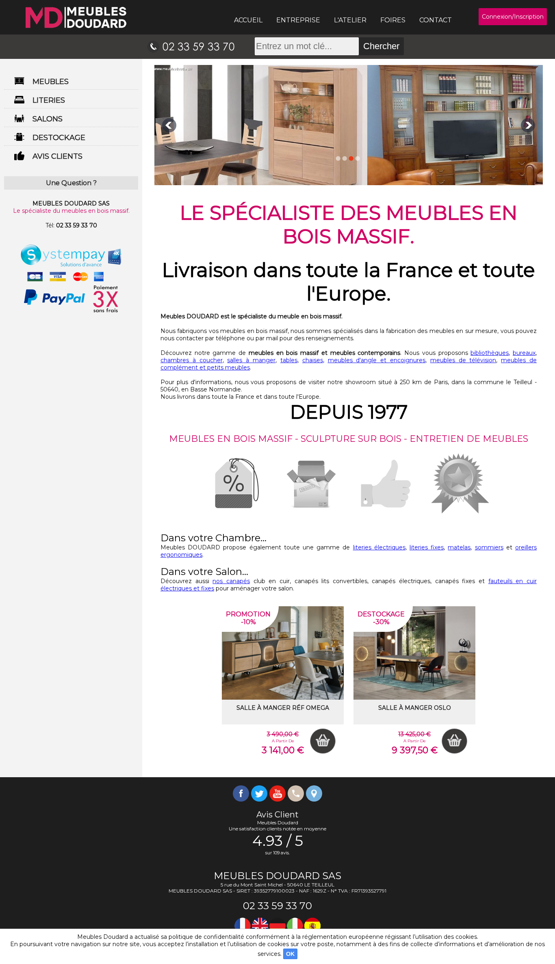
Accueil (248, 20)
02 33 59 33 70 (76, 225)
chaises (312, 360)
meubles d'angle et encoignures (376, 360)
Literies (49, 100)
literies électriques (379, 547)
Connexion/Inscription (513, 16)
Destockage (59, 137)
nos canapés (231, 581)
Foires (392, 20)
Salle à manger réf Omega (282, 707)
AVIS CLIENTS (57, 156)
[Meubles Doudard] (76, 17)
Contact (435, 20)
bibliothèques (489, 353)
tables (288, 360)
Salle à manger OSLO (414, 707)
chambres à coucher (191, 360)
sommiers (489, 547)
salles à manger (251, 360)
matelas (459, 547)
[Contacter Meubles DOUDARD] (190, 46)
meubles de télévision (463, 360)
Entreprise (298, 20)
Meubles (51, 81)
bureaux (524, 353)
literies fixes (427, 547)
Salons (48, 119)
